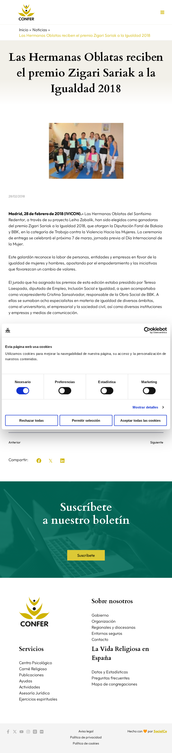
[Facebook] (8, 732)
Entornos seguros (107, 633)
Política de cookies (86, 743)
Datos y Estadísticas (110, 671)
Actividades (29, 687)
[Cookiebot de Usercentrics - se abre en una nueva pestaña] (147, 330)
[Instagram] (28, 732)
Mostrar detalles (145, 407)
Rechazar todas (31, 420)
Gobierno (100, 615)
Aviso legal (85, 731)
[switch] (64, 390)
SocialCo (160, 731)
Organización (104, 621)
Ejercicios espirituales (38, 699)
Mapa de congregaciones (114, 684)
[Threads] (35, 732)
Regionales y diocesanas (113, 627)
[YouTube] (21, 732)
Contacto (100, 639)
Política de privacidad (86, 737)
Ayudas (25, 680)
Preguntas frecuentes (111, 678)
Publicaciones (31, 674)
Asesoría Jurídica (34, 693)
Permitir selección (86, 420)
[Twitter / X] (15, 732)
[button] (39, 461)
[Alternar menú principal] (162, 12)
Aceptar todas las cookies (140, 420)
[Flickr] (42, 732)
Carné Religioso (33, 668)
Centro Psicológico (35, 662)
